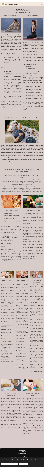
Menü (42, 4)
